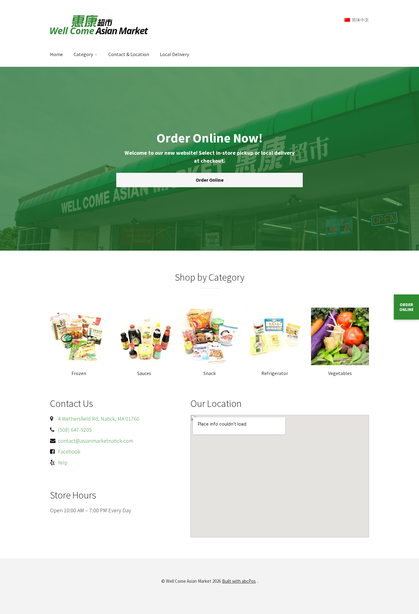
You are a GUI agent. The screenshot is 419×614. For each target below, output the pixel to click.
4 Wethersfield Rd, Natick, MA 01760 (98, 418)
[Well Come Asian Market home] (112, 24)
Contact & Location (128, 54)
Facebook (69, 451)
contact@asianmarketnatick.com (95, 440)
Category (83, 54)
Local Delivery (174, 54)
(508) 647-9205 (75, 429)
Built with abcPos (239, 581)
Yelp (62, 462)
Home (56, 54)
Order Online (210, 180)
